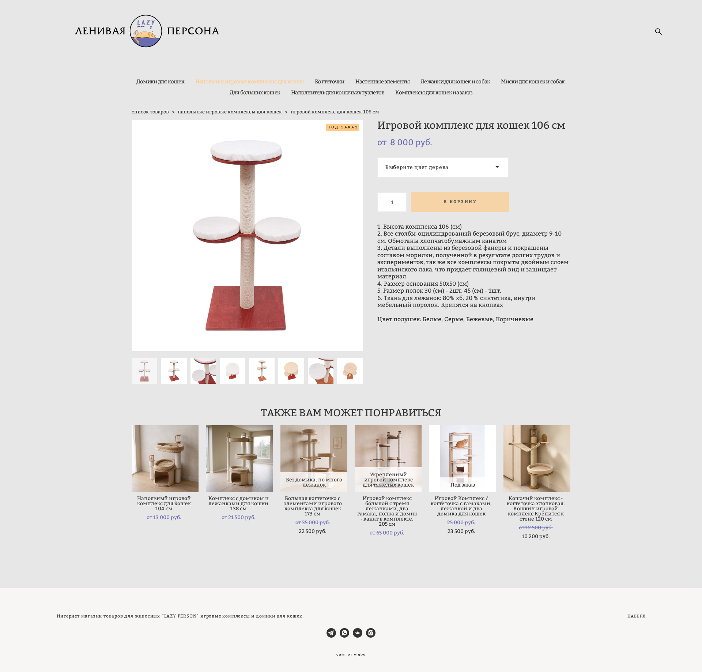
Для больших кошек (255, 92)
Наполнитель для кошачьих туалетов (337, 92)
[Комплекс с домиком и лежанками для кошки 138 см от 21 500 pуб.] (239, 458)
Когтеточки (329, 81)
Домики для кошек (160, 81)
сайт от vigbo (351, 654)
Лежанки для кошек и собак (455, 81)
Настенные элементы (382, 81)
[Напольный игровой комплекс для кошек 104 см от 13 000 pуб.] (165, 458)
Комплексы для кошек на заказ (433, 92)
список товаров (150, 111)
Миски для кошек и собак (533, 81)
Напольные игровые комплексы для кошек (249, 81)
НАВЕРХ (636, 616)
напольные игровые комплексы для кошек (230, 111)
